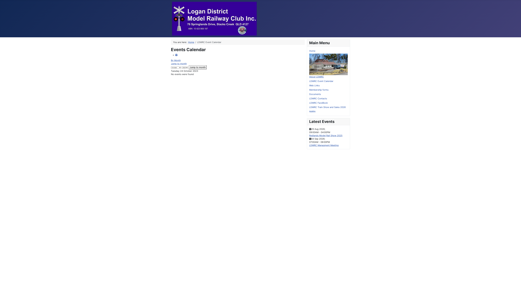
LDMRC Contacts (318, 98)
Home (312, 51)
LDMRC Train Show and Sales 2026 (327, 107)
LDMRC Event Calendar (321, 81)
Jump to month (179, 63)
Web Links (314, 85)
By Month (176, 60)
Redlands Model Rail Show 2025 (325, 135)
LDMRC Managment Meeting (324, 145)
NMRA (312, 111)
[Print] (176, 55)
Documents (315, 94)
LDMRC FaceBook (318, 102)
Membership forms (318, 89)
